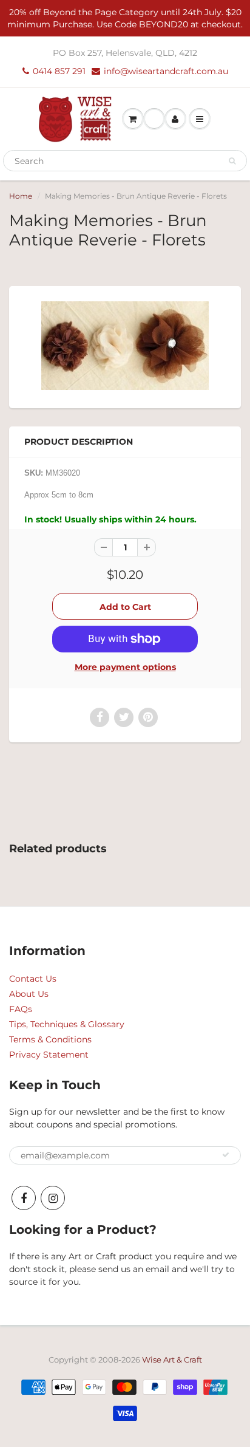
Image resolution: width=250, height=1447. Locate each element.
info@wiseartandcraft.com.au (166, 71)
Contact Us (32, 978)
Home (20, 195)
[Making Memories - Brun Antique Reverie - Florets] (125, 345)
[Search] (232, 161)
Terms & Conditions (50, 1039)
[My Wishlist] (154, 119)
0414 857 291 (59, 71)
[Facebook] (24, 1198)
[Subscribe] (225, 1155)
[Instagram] (53, 1198)
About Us (29, 993)
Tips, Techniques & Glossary (66, 1024)
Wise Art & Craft (172, 1359)
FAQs (20, 1009)
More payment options (125, 667)
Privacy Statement (49, 1054)
